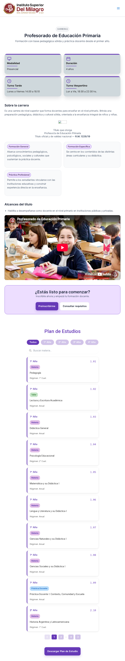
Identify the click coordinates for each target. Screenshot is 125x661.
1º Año (47, 342)
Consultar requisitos (75, 306)
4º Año (92, 342)
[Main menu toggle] (118, 8)
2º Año (62, 342)
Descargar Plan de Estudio (62, 651)
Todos (32, 342)
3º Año (77, 342)
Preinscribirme (46, 306)
